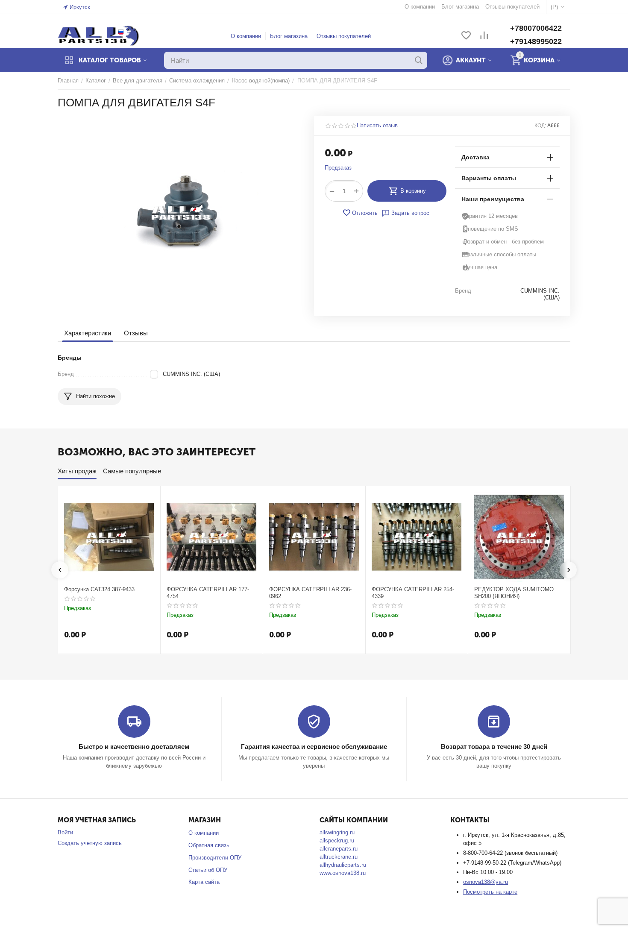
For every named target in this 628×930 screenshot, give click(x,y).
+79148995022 (536, 41)
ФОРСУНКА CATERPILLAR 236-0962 (310, 592)
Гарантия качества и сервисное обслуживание (314, 746)
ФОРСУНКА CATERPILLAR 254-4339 (413, 592)
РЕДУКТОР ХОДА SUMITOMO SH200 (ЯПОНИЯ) (514, 592)
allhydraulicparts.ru (343, 865)
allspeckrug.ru (337, 840)
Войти (65, 832)
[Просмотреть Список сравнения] (484, 36)
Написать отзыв (377, 126)
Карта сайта (204, 882)
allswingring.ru (337, 832)
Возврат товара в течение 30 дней (494, 746)
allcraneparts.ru (339, 848)
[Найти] (418, 60)
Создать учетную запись (90, 843)
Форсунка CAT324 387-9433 (99, 589)
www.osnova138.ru (343, 873)
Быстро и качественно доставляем (134, 746)
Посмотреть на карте (490, 892)
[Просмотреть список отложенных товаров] (466, 36)
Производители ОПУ (214, 857)
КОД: (540, 126)
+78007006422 (536, 28)
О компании (246, 36)
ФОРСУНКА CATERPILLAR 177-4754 (208, 592)
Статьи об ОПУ (207, 870)
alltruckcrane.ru (339, 857)
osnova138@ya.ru (485, 882)
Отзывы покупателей (344, 36)
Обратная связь (208, 845)
